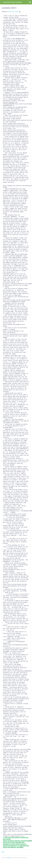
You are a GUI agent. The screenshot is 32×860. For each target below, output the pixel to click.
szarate (10, 11)
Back (3, 852)
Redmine (9, 857)
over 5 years (15, 11)
